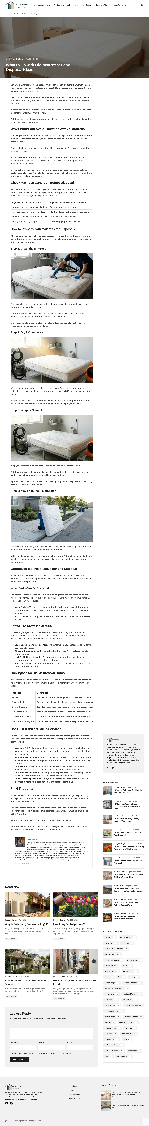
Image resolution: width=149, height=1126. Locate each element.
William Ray (120, 886)
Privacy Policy (74, 1098)
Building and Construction (116, 949)
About (74, 1086)
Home (6, 14)
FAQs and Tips (129, 971)
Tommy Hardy (120, 872)
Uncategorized (123, 1056)
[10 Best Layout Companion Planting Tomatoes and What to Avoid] (107, 847)
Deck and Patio (134, 960)
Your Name (14, 1042)
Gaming (133, 977)
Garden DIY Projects (132, 983)
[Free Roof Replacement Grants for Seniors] (27, 961)
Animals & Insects (127, 937)
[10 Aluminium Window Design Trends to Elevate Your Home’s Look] (107, 804)
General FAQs (11, 939)
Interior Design (112, 1017)
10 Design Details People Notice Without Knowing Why (127, 904)
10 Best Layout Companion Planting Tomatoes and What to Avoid (129, 848)
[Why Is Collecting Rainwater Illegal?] (27, 904)
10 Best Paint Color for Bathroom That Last (128, 862)
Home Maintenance (113, 1011)
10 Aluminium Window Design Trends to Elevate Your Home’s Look (127, 806)
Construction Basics (113, 960)
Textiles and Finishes (114, 1045)
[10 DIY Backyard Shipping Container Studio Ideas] (107, 917)
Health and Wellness (131, 994)
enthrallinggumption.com (23, 863)
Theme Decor (134, 1051)
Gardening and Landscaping (116, 988)
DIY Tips (126, 966)
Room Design (111, 1039)
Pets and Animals (112, 1028)
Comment (14, 1025)
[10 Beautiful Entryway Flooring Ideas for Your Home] (107, 819)
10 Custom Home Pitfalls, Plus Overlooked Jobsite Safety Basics (128, 890)
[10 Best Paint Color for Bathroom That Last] (107, 861)
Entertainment (111, 971)
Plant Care (130, 1028)
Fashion (109, 977)
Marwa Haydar (121, 787)
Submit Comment (19, 1059)
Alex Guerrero (121, 858)
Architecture (111, 943)
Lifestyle (109, 1022)
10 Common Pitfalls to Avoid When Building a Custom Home (128, 876)
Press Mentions (74, 1094)
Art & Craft (127, 943)
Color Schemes (112, 954)
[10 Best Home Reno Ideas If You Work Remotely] (107, 833)
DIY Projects (111, 966)
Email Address (44, 1042)
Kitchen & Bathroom (133, 1017)
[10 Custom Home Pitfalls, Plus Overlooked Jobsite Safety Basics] (107, 889)
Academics (110, 937)
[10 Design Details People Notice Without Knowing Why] (107, 903)
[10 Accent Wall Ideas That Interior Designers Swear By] (107, 790)
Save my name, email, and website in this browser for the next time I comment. (42, 1053)
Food (121, 977)
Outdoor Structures (127, 1022)
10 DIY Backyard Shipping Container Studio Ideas (124, 918)
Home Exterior (129, 1000)
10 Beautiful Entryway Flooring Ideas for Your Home (127, 820)
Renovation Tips (128, 1034)
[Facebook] (108, 768)
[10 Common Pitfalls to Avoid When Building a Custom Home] (107, 875)
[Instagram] (112, 768)
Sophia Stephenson (123, 844)
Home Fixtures (112, 1005)
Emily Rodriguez (121, 830)
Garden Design (111, 983)
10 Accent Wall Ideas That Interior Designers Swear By (128, 791)
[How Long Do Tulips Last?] (75, 904)
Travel (108, 1056)
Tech (126, 1039)
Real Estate (110, 1034)
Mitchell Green (121, 816)
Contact (74, 1090)
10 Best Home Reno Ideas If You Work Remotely (127, 834)
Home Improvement (133, 1005)
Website (70, 1042)
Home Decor (111, 1000)
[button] (142, 5)
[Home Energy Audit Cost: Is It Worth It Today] (75, 961)
